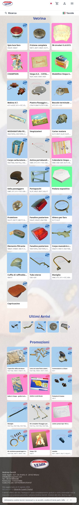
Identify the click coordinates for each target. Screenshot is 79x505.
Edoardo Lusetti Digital (23, 489)
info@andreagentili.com (12, 477)
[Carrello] (57, 3)
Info (63, 500)
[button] (69, 327)
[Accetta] (67, 500)
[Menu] (72, 3)
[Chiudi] (70, 500)
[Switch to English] (51, 3)
